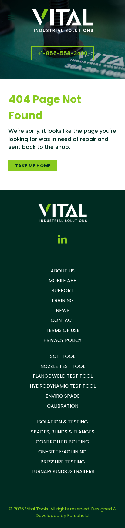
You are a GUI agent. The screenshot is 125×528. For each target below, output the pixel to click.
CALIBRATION (62, 406)
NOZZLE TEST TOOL (62, 366)
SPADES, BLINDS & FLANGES (62, 431)
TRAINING (62, 300)
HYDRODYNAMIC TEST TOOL (63, 386)
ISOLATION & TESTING (62, 421)
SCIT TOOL (62, 356)
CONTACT (63, 320)
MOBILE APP (62, 280)
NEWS (62, 310)
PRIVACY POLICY (62, 340)
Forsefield (78, 516)
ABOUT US (63, 270)
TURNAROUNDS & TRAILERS (62, 471)
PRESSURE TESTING (62, 461)
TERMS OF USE (62, 330)
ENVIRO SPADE (63, 396)
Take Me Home (33, 166)
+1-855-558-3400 (62, 53)
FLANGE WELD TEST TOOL (63, 376)
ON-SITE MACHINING (62, 451)
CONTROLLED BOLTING (62, 441)
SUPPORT (63, 290)
